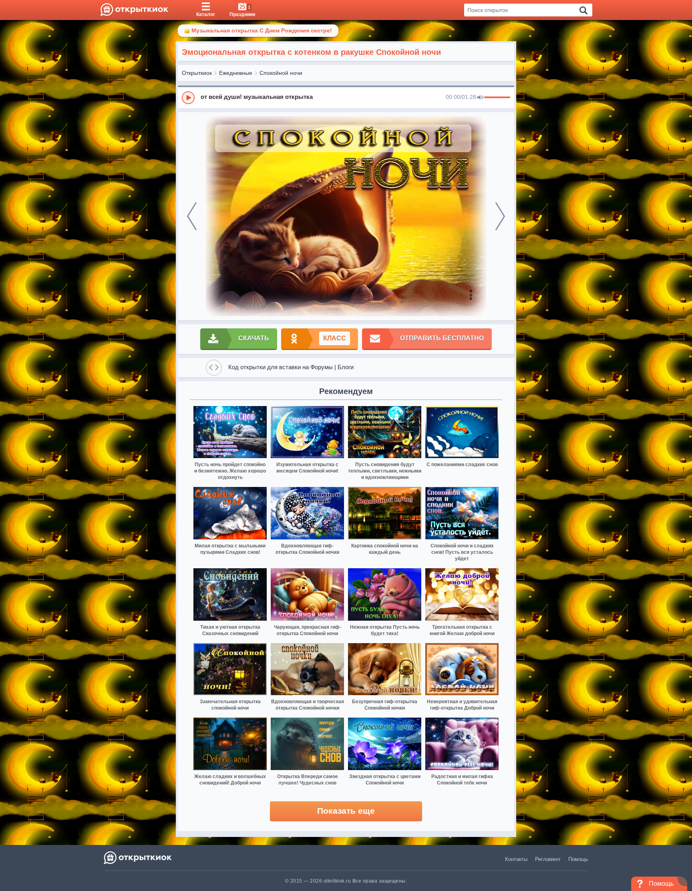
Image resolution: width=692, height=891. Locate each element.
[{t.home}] (138, 857)
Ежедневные (235, 73)
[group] (346, 97)
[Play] (188, 97)
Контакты (516, 859)
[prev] (192, 216)
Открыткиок (197, 73)
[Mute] (480, 98)
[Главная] (134, 10)
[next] (500, 216)
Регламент (548, 859)
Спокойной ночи (281, 73)
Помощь (578, 859)
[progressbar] (497, 98)
